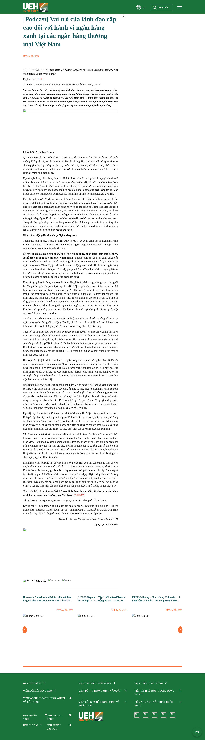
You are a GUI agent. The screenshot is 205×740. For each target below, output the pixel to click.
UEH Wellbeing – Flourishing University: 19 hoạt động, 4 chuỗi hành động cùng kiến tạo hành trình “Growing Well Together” (156, 600)
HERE (40, 79)
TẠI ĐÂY (78, 495)
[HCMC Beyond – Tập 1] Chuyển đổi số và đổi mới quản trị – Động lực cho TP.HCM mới (101, 600)
